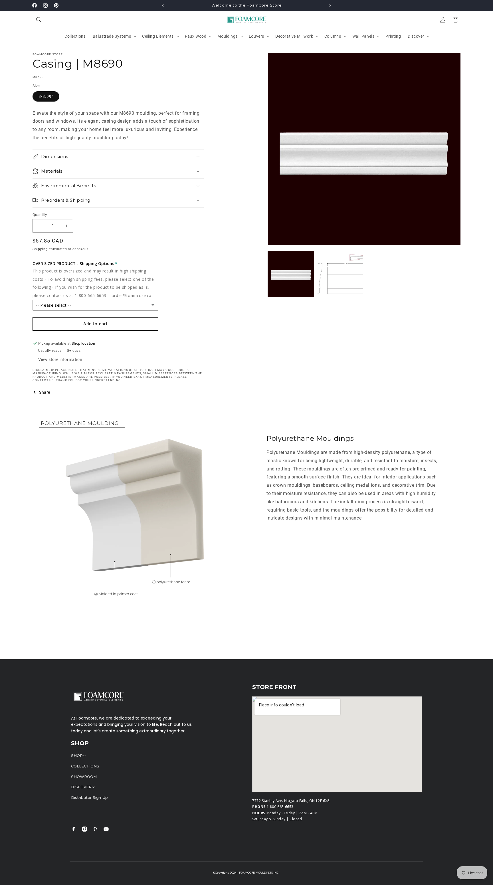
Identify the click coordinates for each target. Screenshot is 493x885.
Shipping (40, 249)
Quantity (40, 215)
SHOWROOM (84, 776)
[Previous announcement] (163, 5)
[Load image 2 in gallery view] (340, 274)
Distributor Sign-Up (89, 797)
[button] (39, 19)
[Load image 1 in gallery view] (291, 274)
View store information (60, 359)
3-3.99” (46, 96)
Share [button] (44, 392)
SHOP (77, 755)
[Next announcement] (330, 5)
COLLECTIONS (85, 766)
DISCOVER (81, 787)
